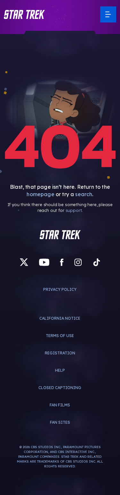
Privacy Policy (59, 289)
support (74, 210)
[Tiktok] (96, 262)
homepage (40, 194)
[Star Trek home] (60, 234)
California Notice (59, 318)
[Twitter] (24, 262)
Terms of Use (60, 335)
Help (60, 370)
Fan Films (60, 405)
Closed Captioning (59, 387)
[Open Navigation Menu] (108, 14)
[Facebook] (62, 262)
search (83, 194)
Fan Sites (60, 422)
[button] (24, 14)
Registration (60, 353)
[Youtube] (44, 262)
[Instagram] (78, 262)
